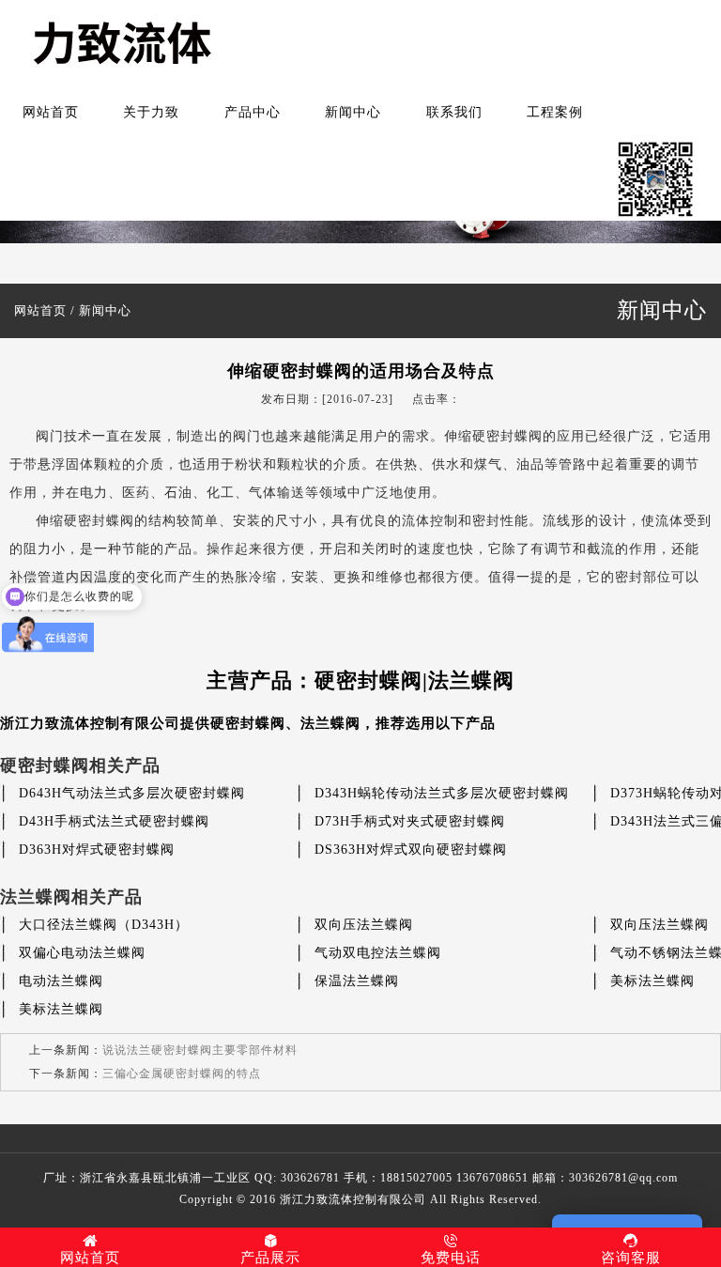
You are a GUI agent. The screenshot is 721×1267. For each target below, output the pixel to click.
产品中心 (252, 112)
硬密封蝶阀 (247, 723)
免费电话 (451, 1257)
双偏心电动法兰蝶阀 (82, 953)
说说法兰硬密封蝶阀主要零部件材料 (200, 1050)
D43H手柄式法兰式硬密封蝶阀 (114, 821)
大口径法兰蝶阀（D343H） (104, 925)
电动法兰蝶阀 (61, 981)
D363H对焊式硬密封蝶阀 (97, 849)
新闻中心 (353, 112)
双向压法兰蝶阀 (363, 925)
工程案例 (555, 112)
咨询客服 (631, 1257)
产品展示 (270, 1257)
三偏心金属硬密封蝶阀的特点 (181, 1073)
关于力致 (151, 112)
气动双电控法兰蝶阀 (377, 953)
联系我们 (454, 112)
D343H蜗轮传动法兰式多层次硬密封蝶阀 (441, 793)
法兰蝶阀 (330, 723)
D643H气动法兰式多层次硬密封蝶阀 (132, 793)
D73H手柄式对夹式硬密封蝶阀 (409, 821)
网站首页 (51, 112)
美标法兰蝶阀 (652, 981)
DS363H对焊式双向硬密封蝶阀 (410, 849)
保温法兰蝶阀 (356, 981)
